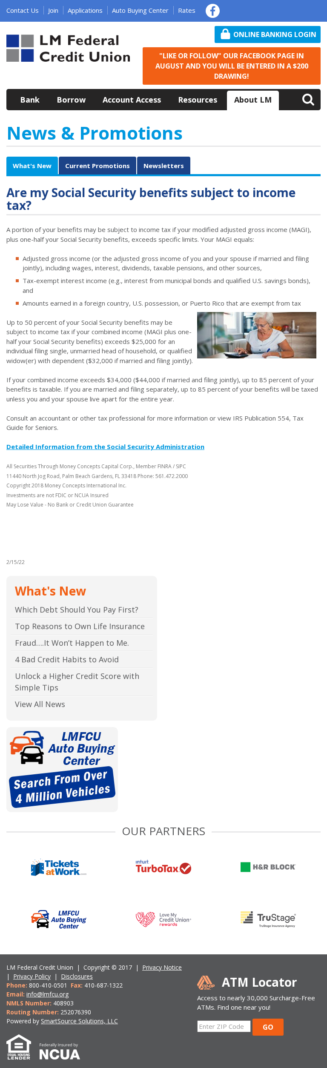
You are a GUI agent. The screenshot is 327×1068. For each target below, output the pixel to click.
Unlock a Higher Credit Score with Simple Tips (77, 682)
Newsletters (163, 165)
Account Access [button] (132, 99)
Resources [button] (197, 99)
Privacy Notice (162, 967)
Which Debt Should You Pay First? (76, 609)
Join (53, 10)
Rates (186, 10)
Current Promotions (97, 165)
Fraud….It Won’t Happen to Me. (72, 643)
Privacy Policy (32, 976)
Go (268, 1027)
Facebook (213, 11)
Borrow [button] (71, 99)
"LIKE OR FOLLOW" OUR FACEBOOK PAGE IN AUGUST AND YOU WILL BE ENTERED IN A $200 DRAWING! (231, 66)
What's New (32, 165)
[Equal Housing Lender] (23, 1054)
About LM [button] (253, 99)
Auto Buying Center (140, 10)
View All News (40, 704)
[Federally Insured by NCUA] (64, 1054)
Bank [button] (30, 99)
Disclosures (77, 976)
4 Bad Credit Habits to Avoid (67, 659)
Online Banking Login (274, 34)
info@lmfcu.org (47, 994)
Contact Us (22, 10)
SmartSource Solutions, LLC (79, 1021)
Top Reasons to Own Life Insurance (80, 626)
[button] (308, 98)
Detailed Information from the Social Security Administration (105, 446)
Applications (85, 10)
